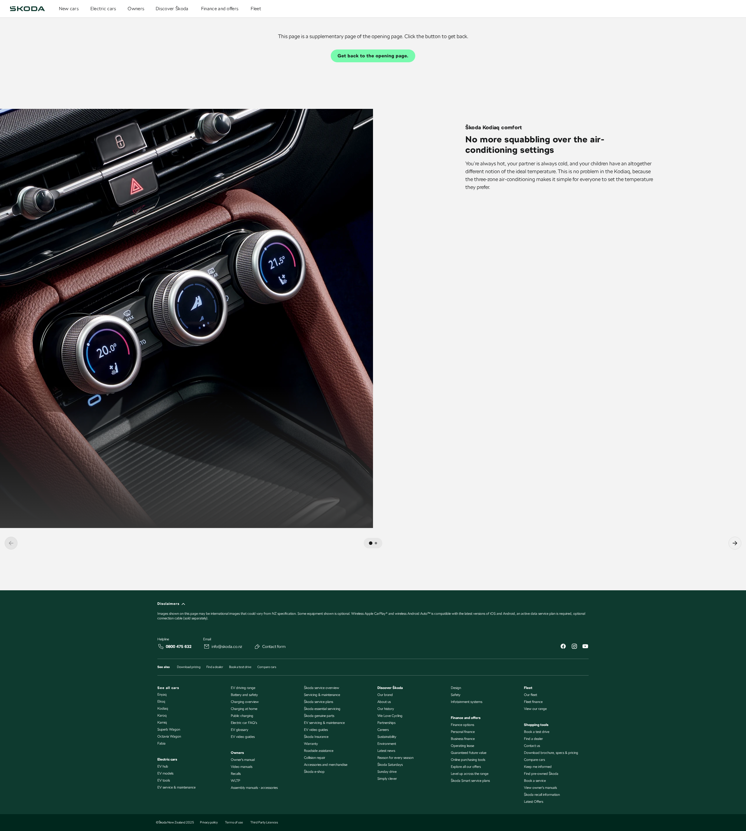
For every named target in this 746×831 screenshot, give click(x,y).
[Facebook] (563, 647)
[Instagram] (574, 647)
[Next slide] (735, 543)
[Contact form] (257, 646)
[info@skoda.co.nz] (206, 646)
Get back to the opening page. (373, 56)
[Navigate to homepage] (27, 8)
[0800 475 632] (160, 646)
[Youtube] (585, 647)
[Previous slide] (11, 543)
